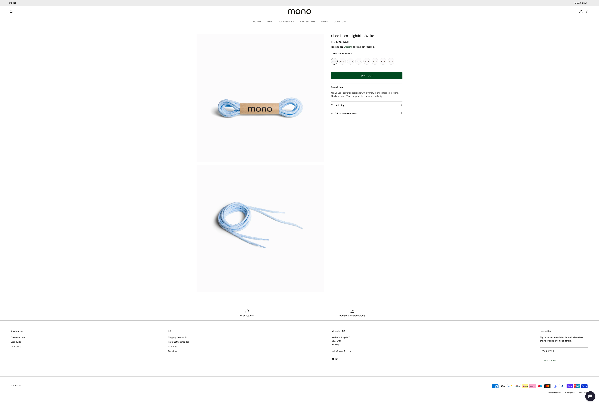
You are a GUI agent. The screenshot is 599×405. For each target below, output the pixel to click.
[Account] (580, 11)
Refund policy (583, 393)
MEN (269, 21)
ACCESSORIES (286, 21)
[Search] (11, 11)
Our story (172, 351)
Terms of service (554, 393)
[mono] (299, 11)
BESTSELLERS (307, 21)
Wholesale (16, 346)
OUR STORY (340, 21)
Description (337, 87)
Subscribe (550, 360)
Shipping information (178, 337)
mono (19, 385)
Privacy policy (569, 393)
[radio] (334, 61)
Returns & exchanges (178, 342)
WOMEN (257, 21)
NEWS (324, 21)
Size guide (16, 342)
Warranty (172, 346)
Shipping (348, 47)
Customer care (18, 337)
